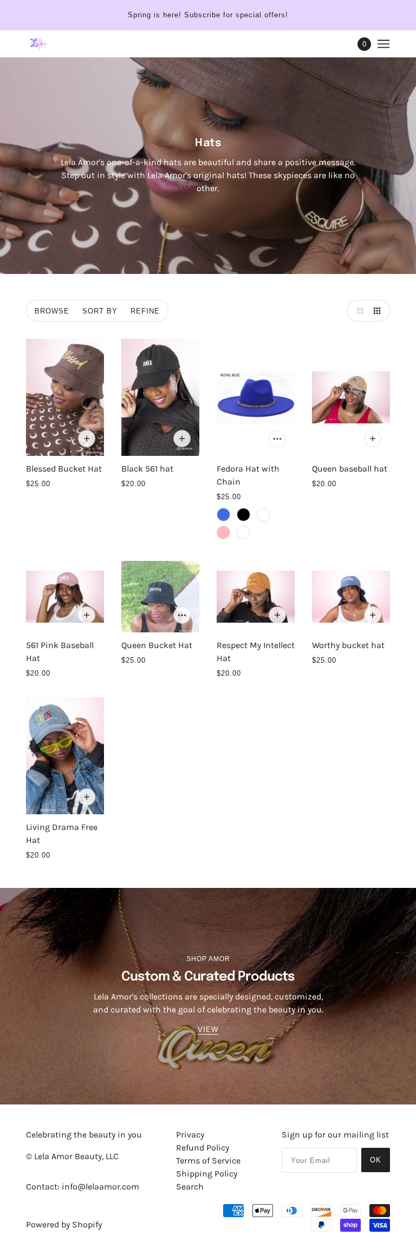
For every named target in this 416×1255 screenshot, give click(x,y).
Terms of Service (208, 1160)
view (208, 1030)
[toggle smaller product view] (379, 311)
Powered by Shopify (64, 1224)
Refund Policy (202, 1147)
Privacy (190, 1134)
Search (190, 1186)
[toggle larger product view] (357, 311)
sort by (100, 311)
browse (52, 311)
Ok (375, 1160)
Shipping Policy (206, 1173)
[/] (38, 43)
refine (145, 311)
